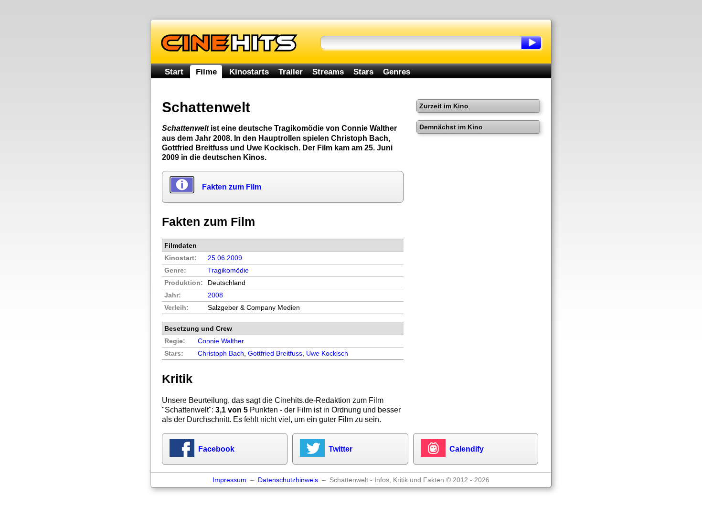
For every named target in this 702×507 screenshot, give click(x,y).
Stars (363, 71)
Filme (206, 71)
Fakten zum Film (231, 187)
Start (174, 71)
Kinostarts (249, 71)
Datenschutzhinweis (288, 480)
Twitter (340, 449)
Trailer (290, 71)
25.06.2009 (225, 258)
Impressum (229, 480)
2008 (215, 295)
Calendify (466, 449)
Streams (328, 71)
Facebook (216, 449)
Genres (396, 71)
